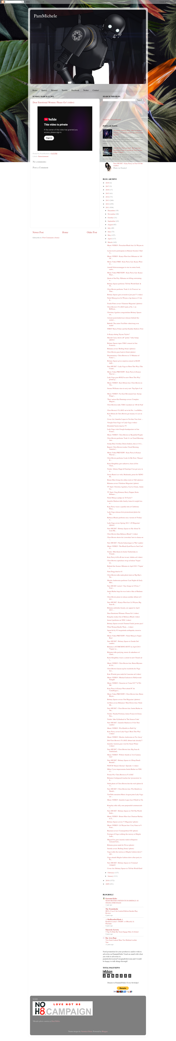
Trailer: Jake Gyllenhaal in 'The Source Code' (123, 719)
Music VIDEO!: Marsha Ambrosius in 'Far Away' (124, 737)
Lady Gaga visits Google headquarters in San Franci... (123, 430)
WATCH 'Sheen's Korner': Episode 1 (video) (123, 766)
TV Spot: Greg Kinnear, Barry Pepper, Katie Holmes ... (123, 493)
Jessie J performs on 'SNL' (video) (119, 620)
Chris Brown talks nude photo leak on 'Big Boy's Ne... (124, 576)
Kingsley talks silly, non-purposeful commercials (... (124, 806)
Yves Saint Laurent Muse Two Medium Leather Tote (121, 941)
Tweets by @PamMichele (112, 119)
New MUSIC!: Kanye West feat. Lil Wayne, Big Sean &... (124, 603)
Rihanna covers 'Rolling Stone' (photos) (121, 348)
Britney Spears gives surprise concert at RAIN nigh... (123, 362)
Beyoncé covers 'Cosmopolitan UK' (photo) (122, 830)
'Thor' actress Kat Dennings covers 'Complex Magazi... (123, 400)
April (110, 238)
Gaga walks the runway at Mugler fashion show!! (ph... (124, 853)
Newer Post (38, 232)
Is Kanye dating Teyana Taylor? (118, 334)
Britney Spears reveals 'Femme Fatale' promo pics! (125, 623)
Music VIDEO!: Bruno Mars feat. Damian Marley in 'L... (125, 817)
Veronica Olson (86, 1031)
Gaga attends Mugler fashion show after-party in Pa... (124, 858)
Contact (96, 90)
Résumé (54, 90)
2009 (108, 884)
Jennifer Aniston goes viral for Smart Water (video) (122, 745)
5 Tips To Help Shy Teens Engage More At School (122, 932)
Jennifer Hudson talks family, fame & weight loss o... (124, 502)
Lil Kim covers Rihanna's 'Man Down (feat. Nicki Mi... (124, 704)
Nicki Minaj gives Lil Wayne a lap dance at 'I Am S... (124, 299)
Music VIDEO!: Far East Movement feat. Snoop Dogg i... (124, 395)
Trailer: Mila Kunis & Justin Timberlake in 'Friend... (122, 553)
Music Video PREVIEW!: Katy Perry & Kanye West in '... (124, 373)
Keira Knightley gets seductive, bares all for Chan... (122, 464)
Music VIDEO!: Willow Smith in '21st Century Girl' (124, 756)
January (111, 876)
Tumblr (65, 90)
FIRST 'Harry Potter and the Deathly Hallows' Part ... (125, 330)
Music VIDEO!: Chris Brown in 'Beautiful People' (125, 435)
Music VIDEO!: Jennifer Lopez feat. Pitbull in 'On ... (125, 801)
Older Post (92, 232)
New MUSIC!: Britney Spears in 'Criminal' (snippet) (122, 864)
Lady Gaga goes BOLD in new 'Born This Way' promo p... (123, 378)
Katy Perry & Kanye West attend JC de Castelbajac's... (121, 689)
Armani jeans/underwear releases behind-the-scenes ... (123, 319)
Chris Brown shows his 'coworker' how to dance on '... (125, 538)
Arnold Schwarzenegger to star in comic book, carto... (123, 268)
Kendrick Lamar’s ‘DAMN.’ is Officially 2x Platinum (120, 922)
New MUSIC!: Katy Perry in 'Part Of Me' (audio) (128, 164)
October (111, 217)
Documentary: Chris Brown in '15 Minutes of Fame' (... (123, 356)
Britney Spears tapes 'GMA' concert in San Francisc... (122, 344)
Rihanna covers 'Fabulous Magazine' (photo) (123, 483)
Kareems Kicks (111, 898)
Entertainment (43, 156)
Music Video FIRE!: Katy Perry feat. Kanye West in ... (124, 263)
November (112, 214)
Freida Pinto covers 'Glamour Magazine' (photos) (124, 303)
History (44, 90)
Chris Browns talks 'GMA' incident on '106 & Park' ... (125, 406)
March (110, 242)
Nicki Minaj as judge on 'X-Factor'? (119, 498)
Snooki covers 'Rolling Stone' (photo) (120, 848)
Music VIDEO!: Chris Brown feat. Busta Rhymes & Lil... (124, 664)
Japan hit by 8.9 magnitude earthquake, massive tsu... (124, 631)
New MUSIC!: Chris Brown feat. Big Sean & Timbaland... (123, 750)
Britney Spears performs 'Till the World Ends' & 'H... (124, 284)
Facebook (75, 90)
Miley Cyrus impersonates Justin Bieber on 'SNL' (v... (124, 770)
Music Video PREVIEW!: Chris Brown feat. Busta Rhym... (125, 695)
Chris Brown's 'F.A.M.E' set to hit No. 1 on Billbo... (125, 410)
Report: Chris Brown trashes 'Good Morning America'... (123, 448)
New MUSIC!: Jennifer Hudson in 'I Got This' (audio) (123, 723)
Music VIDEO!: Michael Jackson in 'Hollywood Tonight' (124, 678)
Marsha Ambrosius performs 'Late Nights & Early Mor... (125, 581)
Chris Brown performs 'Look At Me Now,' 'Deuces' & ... (125, 459)
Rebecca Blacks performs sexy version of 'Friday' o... (124, 518)
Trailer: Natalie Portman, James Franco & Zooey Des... (124, 715)
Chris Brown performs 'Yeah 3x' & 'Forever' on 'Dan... (123, 290)
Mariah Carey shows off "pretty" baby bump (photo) (123, 338)
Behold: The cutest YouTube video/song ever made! (123, 324)
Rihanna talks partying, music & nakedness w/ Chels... (123, 653)
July (109, 228)
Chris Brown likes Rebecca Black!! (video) (122, 534)
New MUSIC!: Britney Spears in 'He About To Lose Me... (123, 529)
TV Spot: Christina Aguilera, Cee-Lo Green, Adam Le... (125, 488)
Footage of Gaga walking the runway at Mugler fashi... (124, 835)
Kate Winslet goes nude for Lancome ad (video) (124, 674)
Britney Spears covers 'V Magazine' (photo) (122, 822)
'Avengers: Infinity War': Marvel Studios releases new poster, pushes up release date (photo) (128, 132)
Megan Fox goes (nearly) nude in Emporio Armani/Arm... (122, 840)
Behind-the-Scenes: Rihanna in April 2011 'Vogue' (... (125, 567)
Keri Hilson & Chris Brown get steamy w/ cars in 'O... (124, 414)
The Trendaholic (112, 909)
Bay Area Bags (111, 938)
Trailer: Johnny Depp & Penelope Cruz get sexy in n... (125, 470)
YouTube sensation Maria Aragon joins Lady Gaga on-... (125, 795)
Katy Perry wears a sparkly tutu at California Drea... (123, 507)
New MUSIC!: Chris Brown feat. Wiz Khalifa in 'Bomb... (124, 790)
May (109, 235)
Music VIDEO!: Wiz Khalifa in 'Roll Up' (121, 728)
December (111, 210)
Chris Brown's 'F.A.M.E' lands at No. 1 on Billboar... (121, 308)
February (111, 872)
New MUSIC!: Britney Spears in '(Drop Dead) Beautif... (123, 761)
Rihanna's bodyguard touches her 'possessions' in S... (124, 779)
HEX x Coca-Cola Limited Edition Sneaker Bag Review (121, 912)
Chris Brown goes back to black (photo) (121, 352)
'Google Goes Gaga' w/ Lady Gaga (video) (122, 422)
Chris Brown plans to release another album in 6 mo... (124, 598)
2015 (108, 193)
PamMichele (45, 16)
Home (34, 90)
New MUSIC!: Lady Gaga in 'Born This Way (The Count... (125, 367)
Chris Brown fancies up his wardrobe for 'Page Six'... (123, 669)
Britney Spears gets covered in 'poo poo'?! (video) (125, 294)
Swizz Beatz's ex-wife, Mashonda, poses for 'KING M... (125, 475)
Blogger (104, 1031)
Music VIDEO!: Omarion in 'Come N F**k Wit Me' (124, 684)
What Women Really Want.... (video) (120, 627)
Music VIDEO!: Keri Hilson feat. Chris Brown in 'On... (124, 384)
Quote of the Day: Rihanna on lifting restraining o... (124, 279)
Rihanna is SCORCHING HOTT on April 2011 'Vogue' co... (124, 647)
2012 (108, 204)
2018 (108, 183)
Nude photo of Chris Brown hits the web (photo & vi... (125, 784)
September (112, 221)
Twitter (86, 90)
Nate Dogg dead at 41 (115, 571)
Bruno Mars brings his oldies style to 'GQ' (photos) (125, 480)
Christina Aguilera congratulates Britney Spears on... (124, 313)
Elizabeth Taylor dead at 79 (117, 426)
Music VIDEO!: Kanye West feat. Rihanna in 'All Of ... (124, 257)
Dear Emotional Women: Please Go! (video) (53, 102)
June (109, 231)
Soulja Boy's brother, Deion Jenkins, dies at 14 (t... (125, 443)
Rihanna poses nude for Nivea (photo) (120, 845)
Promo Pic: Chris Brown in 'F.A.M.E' (120, 774)
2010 (108, 880)
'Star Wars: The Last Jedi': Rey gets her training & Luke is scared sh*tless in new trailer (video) (127, 150)
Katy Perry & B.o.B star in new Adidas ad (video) (125, 557)
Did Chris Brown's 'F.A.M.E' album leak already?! (125, 740)
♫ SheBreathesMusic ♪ (114, 919)
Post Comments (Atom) (50, 237)
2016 (108, 190)
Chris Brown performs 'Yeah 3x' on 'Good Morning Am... (125, 439)
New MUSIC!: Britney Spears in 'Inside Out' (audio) (123, 642)
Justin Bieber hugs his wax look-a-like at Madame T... (125, 592)
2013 (108, 200)
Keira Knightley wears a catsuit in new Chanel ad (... (124, 658)
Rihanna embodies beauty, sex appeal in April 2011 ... (123, 609)
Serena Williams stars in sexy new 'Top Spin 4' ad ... (124, 389)
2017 (108, 186)
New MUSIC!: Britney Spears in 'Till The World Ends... (124, 812)
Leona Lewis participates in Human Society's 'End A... (125, 252)
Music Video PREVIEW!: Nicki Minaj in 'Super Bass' (124, 637)
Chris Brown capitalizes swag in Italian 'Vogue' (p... (124, 561)
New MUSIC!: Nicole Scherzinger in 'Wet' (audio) (125, 543)
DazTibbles (56, 1021)
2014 (108, 197)
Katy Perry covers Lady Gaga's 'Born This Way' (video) (124, 732)
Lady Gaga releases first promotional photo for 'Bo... (123, 513)
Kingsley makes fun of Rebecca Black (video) (123, 617)
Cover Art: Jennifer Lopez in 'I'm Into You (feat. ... (125, 419)
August (110, 224)
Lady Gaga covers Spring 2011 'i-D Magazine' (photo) (123, 524)
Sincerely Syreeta (112, 929)
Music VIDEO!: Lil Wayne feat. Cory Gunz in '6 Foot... (124, 826)
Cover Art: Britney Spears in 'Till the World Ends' (125, 868)
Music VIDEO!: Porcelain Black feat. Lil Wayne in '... (125, 246)
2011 (108, 207)
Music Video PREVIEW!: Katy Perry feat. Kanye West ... (125, 273)
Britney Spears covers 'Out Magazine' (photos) (123, 699)
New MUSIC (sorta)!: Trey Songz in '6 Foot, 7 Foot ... (123, 587)
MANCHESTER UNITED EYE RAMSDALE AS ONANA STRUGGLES (122, 901)
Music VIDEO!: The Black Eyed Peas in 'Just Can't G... (125, 547)
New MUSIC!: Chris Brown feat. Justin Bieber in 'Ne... (124, 709)
